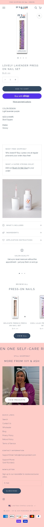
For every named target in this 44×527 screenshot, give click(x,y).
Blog (4, 431)
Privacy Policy (7, 435)
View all (22, 336)
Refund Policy (7, 439)
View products (16, 400)
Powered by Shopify (30, 511)
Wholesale (6, 427)
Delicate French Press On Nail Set (15, 324)
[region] (22, 259)
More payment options (22, 102)
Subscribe (11, 491)
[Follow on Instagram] (3, 499)
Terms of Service (9, 443)
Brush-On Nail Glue (20, 168)
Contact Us (6, 423)
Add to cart (22, 89)
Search (5, 419)
